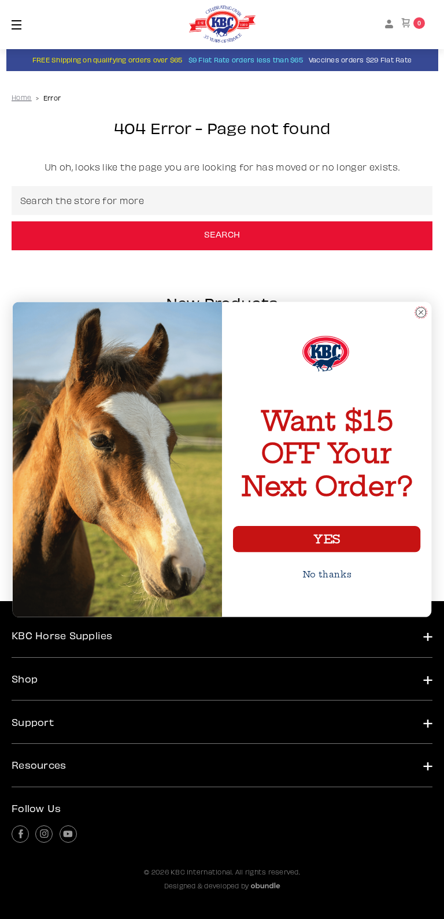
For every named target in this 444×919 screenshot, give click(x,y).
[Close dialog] (421, 312)
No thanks (327, 574)
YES (326, 539)
